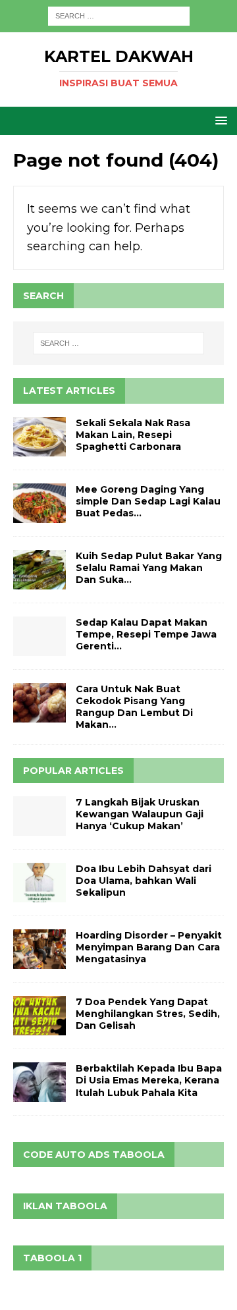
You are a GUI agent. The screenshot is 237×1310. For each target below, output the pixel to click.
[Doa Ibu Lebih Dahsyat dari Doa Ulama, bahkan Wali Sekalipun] (39, 882)
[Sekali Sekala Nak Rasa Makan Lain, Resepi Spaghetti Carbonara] (39, 436)
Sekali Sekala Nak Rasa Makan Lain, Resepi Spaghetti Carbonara (133, 434)
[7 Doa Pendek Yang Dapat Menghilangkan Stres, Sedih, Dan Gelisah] (39, 1015)
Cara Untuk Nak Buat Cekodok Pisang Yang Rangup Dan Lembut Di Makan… (134, 707)
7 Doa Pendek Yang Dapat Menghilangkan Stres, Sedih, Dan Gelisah (148, 1013)
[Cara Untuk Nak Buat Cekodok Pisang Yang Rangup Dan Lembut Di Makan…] (39, 703)
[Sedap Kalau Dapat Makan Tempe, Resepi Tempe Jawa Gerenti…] (39, 636)
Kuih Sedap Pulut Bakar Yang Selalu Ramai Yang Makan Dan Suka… (149, 568)
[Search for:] (119, 15)
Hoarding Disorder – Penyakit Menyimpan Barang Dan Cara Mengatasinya (149, 947)
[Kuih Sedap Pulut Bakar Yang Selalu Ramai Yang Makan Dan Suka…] (39, 569)
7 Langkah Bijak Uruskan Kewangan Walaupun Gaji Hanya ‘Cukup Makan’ (139, 814)
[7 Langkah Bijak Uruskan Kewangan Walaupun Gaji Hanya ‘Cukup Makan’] (39, 816)
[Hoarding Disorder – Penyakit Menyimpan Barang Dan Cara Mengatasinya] (39, 949)
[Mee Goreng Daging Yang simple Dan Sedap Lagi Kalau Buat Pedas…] (39, 503)
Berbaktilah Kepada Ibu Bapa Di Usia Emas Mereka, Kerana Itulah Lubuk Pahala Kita (149, 1080)
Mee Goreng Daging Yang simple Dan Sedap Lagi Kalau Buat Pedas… (148, 501)
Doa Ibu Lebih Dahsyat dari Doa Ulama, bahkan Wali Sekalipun (143, 880)
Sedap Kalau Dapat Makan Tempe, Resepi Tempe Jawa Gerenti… (146, 634)
